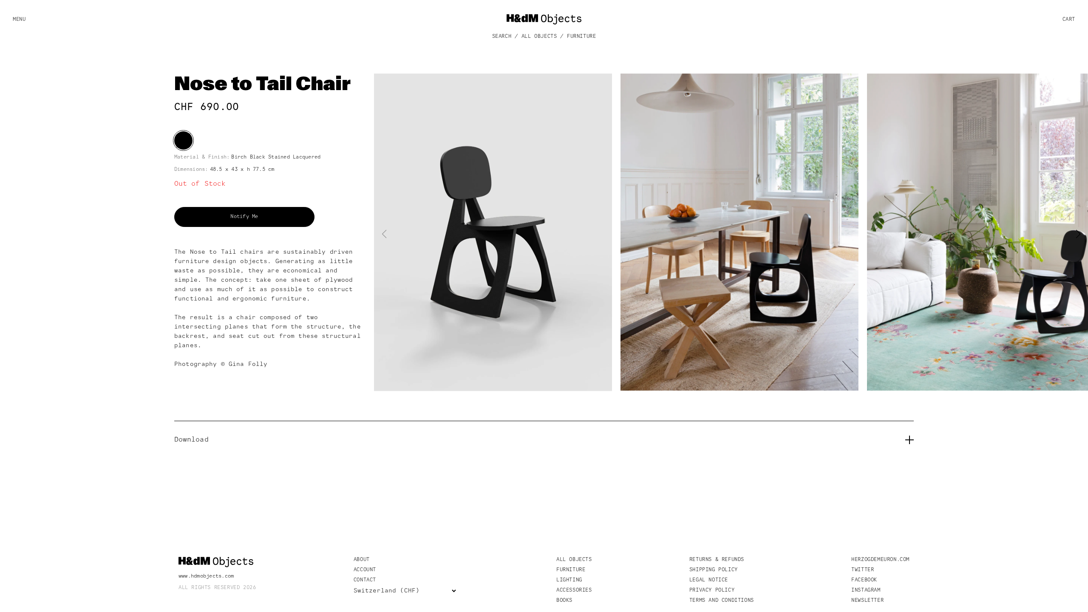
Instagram (865, 590)
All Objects (539, 36)
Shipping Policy (713, 569)
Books (564, 600)
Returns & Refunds (716, 559)
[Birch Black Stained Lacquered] (183, 140)
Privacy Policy (711, 590)
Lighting (569, 580)
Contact (365, 580)
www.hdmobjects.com (206, 576)
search (502, 36)
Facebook (864, 580)
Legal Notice (708, 580)
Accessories (574, 590)
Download (191, 439)
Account (365, 569)
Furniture (581, 36)
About (362, 559)
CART (1068, 19)
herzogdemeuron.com (880, 559)
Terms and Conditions (721, 600)
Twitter (862, 569)
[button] (1078, 234)
